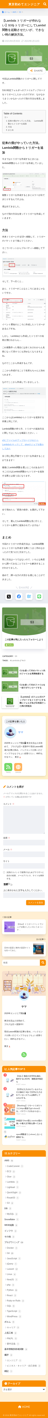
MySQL (12, 1214)
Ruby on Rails (15, 1300)
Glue (11, 1176)
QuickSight (13, 1192)
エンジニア (13, 1360)
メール (7, 849)
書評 (8, 1355)
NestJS (12, 1279)
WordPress (14, 1316)
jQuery (11, 1264)
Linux (11, 1274)
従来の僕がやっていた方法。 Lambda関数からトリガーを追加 (25, 122)
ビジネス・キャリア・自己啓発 (23, 1366)
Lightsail (12, 1187)
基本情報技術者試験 (15, 1349)
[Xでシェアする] (8, 596)
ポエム (9, 1322)
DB (7, 1208)
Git (10, 1253)
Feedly (8, 772)
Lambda (15, 660)
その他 (9, 1236)
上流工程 (10, 1333)
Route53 (12, 1198)
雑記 (7, 1371)
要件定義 (12, 1344)
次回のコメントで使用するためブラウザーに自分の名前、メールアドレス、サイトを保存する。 (25, 875)
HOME (25, 1406)
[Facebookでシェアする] (18, 596)
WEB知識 (10, 1225)
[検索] (43, 963)
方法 (10, 127)
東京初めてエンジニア (24, 4)
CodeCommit (14, 1166)
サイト (6, 861)
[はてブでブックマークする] (29, 596)
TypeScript (13, 1311)
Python (12, 1290)
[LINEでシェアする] (39, 596)
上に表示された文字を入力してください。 (23, 890)
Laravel (12, 1269)
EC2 (10, 1171)
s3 (24, 660)
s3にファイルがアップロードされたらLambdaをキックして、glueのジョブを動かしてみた (23, 444)
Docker (12, 1248)
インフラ (10, 1231)
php (10, 1285)
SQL (10, 1306)
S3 (16, 656)
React (11, 1295)
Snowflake (11, 1219)
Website (18, 772)
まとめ (11, 130)
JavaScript (13, 1258)
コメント (8, 804)
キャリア (13, 1327)
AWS (8, 1160)
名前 (6, 838)
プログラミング (13, 1242)
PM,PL (11, 1338)
